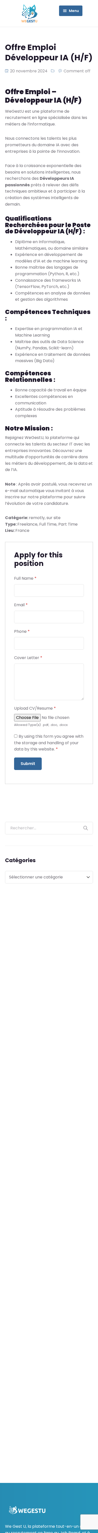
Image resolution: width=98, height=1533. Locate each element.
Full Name (25, 578)
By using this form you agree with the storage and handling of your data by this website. (48, 742)
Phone (22, 631)
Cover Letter (28, 658)
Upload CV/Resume (35, 708)
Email (21, 605)
